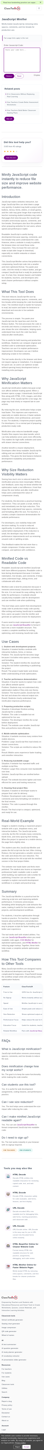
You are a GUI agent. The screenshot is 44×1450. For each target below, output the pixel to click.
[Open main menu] (39, 8)
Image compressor (9, 1327)
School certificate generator (12, 1320)
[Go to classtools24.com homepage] (12, 8)
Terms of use (7, 1409)
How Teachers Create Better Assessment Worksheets (22, 103)
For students (6, 1373)
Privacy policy (7, 1405)
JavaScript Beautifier (22, 625)
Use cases (6, 1377)
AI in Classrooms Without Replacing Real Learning (20, 95)
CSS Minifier (25, 940)
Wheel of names (8, 1335)
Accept (26, 1447)
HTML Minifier (32, 943)
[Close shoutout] (40, 2)
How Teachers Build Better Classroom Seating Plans (21, 111)
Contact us (6, 1417)
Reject (17, 1447)
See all (9, 119)
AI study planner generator (12, 1352)
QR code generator (9, 1331)
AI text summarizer (9, 1344)
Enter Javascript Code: (13, 45)
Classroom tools (8, 1384)
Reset (19, 76)
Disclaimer (6, 1413)
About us (5, 1420)
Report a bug (7, 1401)
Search (4, 1392)
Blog (3, 1380)
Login (4, 1430)
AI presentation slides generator (14, 1360)
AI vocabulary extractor (11, 1356)
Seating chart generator (11, 1324)
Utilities (4, 1388)
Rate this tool (11, 158)
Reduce (9, 76)
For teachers (7, 1369)
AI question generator (10, 1348)
